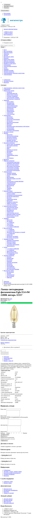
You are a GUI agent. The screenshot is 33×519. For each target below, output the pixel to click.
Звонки (9, 189)
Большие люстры (11, 140)
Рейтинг (3, 433)
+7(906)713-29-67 (8, 32)
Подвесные (10, 121)
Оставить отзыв (5, 434)
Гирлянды (9, 92)
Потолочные (10, 118)
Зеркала (9, 147)
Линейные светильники (13, 163)
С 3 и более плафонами (13, 248)
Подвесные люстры (12, 138)
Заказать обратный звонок (10, 29)
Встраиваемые (10, 129)
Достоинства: (4, 425)
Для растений (10, 127)
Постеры (9, 152)
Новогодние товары (9, 59)
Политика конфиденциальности (12, 473)
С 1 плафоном (10, 222)
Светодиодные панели (13, 164)
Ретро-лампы (10, 101)
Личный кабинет (8, 499)
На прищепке (10, 272)
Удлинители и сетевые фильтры (15, 181)
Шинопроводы (11, 246)
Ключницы (10, 154)
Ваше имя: (3, 409)
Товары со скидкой (9, 493)
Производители (8, 489)
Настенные (10, 116)
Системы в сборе (11, 243)
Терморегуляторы (11, 173)
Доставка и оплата (8, 6)
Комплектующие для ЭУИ (14, 178)
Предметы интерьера (9, 62)
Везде (5, 49)
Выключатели (10, 185)
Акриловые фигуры (12, 93)
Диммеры (9, 188)
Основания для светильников (14, 195)
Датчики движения (12, 174)
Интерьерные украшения (13, 99)
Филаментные (10, 103)
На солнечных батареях (13, 269)
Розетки (9, 180)
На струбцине (10, 276)
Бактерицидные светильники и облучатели (18, 126)
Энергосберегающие (12, 105)
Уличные (9, 257)
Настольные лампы (9, 56)
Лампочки (6, 54)
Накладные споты (11, 251)
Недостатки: (4, 431)
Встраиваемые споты (12, 252)
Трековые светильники (13, 240)
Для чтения (10, 224)
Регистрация (7, 13)
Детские (9, 273)
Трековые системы (8, 70)
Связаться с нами (8, 481)
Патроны (9, 197)
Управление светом (12, 199)
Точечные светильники (13, 130)
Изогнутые (10, 219)
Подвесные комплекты (13, 196)
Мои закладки (7, 501)
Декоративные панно (12, 155)
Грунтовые (9, 259)
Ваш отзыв (3, 415)
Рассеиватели (10, 210)
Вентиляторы (10, 177)
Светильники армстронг (13, 162)
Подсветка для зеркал (12, 236)
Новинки (6, 58)
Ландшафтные (10, 266)
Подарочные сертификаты (10, 490)
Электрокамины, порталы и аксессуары (14, 73)
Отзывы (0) (7, 359)
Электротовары (8, 74)
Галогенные (10, 112)
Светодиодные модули (13, 213)
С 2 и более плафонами (13, 226)
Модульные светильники (13, 166)
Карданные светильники (13, 170)
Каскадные (10, 134)
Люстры (6, 55)
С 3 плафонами (11, 233)
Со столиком (10, 225)
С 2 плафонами (11, 230)
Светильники (7, 65)
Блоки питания (11, 217)
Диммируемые (10, 104)
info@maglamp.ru (8, 34)
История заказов (8, 500)
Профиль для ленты (12, 208)
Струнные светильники (13, 244)
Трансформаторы (11, 182)
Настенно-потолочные (13, 122)
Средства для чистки (12, 204)
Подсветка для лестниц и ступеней (16, 232)
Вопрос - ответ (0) (8, 360)
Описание (6, 356)
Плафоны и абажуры (12, 202)
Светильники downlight (13, 169)
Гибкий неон (10, 211)
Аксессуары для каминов (13, 144)
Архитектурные (11, 268)
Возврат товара (8, 483)
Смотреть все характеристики (8, 340)
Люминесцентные (11, 107)
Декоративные (10, 111)
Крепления (10, 200)
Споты (5, 67)
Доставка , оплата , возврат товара (13, 471)
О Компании (7, 4)
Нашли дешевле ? (5, 342)
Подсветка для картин (12, 237)
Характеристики (8, 358)
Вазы (8, 148)
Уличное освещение (9, 71)
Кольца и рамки (11, 193)
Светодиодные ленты (12, 207)
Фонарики (9, 263)
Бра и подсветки (8, 51)
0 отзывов (3, 301)
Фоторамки (10, 151)
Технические (10, 108)
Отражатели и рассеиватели (14, 192)
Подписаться (4, 440)
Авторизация (7, 14)
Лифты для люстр (11, 203)
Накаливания (10, 110)
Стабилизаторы (11, 184)
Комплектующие (8, 52)
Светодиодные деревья (13, 97)
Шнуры (9, 186)
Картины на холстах (12, 149)
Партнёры (6, 491)
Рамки (8, 175)
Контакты (6, 7)
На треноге (10, 221)
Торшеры (6, 69)
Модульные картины (12, 145)
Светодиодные (11, 114)
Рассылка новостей (9, 503)
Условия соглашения (9, 474)
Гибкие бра (10, 235)
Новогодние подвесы (12, 94)
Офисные (9, 277)
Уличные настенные (12, 262)
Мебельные (10, 123)
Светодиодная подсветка (10, 66)
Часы (8, 156)
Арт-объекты (10, 158)
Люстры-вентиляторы (12, 136)
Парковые (9, 261)
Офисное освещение (9, 60)
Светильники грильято (13, 167)
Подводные (10, 265)
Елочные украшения (12, 96)
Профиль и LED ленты (10, 63)
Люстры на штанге (12, 137)
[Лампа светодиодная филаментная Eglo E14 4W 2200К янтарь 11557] (14, 330)
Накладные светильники (13, 119)
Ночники (9, 125)
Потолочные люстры (12, 141)
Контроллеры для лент (13, 215)
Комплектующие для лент (13, 214)
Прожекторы (10, 258)
